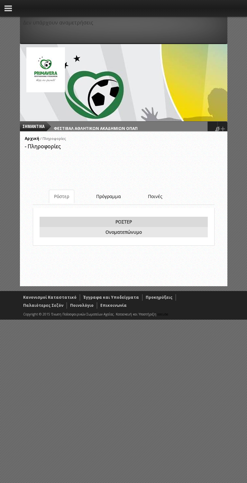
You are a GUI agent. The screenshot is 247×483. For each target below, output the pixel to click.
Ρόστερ (61, 196)
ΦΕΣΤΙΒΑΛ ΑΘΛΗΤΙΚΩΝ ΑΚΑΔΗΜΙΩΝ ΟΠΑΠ (96, 126)
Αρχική (32, 138)
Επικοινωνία (113, 305)
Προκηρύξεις (159, 297)
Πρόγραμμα (108, 196)
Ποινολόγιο (82, 305)
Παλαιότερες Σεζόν (43, 305)
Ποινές (155, 196)
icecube (162, 314)
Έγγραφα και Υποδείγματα (111, 297)
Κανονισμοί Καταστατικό (50, 297)
